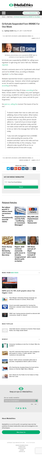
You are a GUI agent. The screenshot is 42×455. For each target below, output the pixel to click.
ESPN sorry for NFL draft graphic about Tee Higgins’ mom (18, 292)
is (9, 74)
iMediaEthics (21, 5)
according (5, 86)
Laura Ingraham (22, 36)
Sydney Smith (9, 31)
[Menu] (3, 13)
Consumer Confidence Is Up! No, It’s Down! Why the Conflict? (24, 345)
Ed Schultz (14, 36)
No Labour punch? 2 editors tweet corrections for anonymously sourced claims (7, 214)
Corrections (22, 446)
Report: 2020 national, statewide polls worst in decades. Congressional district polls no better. (20, 254)
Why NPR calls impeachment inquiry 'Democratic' (32, 220)
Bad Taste (9, 17)
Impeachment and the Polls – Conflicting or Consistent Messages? (20, 221)
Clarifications (22, 448)
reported (5, 65)
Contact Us (22, 451)
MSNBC (29, 36)
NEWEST (5, 339)
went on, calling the (10, 104)
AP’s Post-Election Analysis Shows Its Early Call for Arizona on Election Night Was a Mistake (24, 368)
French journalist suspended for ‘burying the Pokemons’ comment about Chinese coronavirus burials (23, 306)
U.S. (32, 36)
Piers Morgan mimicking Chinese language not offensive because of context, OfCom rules (23, 298)
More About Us (21, 432)
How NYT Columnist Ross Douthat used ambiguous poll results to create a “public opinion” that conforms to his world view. (24, 353)
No (35, 404)
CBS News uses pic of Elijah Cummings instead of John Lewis (31, 252)
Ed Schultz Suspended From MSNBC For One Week (27, 17)
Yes (32, 404)
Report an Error (24, 160)
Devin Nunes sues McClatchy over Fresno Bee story (7, 251)
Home (3, 17)
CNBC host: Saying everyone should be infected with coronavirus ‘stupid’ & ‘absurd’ (24, 314)
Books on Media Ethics (22, 445)
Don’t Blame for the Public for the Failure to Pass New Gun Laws (23, 375)
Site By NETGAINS (30, 442)
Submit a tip (35, 38)
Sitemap (22, 449)
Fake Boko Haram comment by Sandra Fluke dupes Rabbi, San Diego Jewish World (24, 329)
